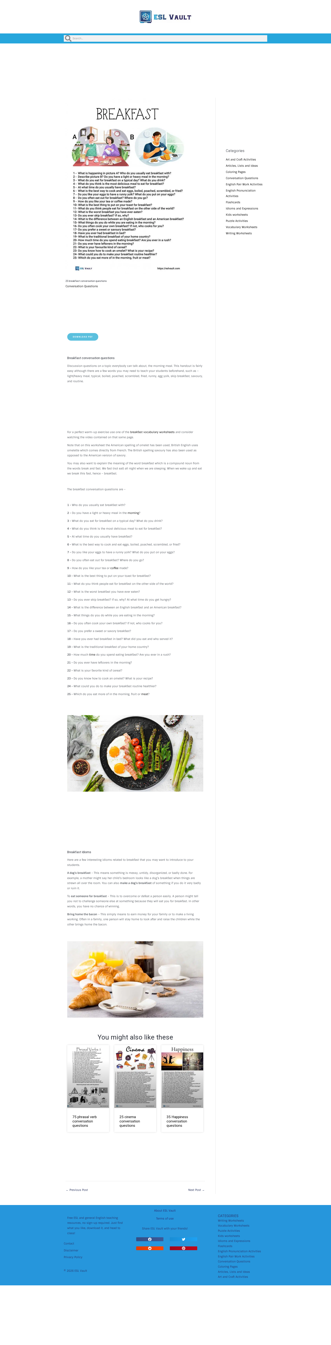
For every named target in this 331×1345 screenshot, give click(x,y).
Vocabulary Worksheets (241, 227)
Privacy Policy (73, 1257)
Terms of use (165, 1218)
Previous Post (77, 1190)
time (92, 654)
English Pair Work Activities (244, 184)
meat (144, 694)
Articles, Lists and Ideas (242, 166)
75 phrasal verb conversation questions (84, 1121)
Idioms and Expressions (242, 208)
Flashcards (233, 202)
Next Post (196, 1190)
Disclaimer (71, 1250)
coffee (114, 568)
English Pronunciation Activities (239, 1251)
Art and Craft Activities (241, 159)
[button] (149, 1239)
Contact (69, 1243)
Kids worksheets (237, 215)
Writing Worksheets (239, 233)
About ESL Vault (165, 1210)
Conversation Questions (82, 286)
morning (133, 513)
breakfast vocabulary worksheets (152, 432)
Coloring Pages (236, 172)
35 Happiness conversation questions (177, 1121)
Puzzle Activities (237, 221)
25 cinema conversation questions (129, 1121)
